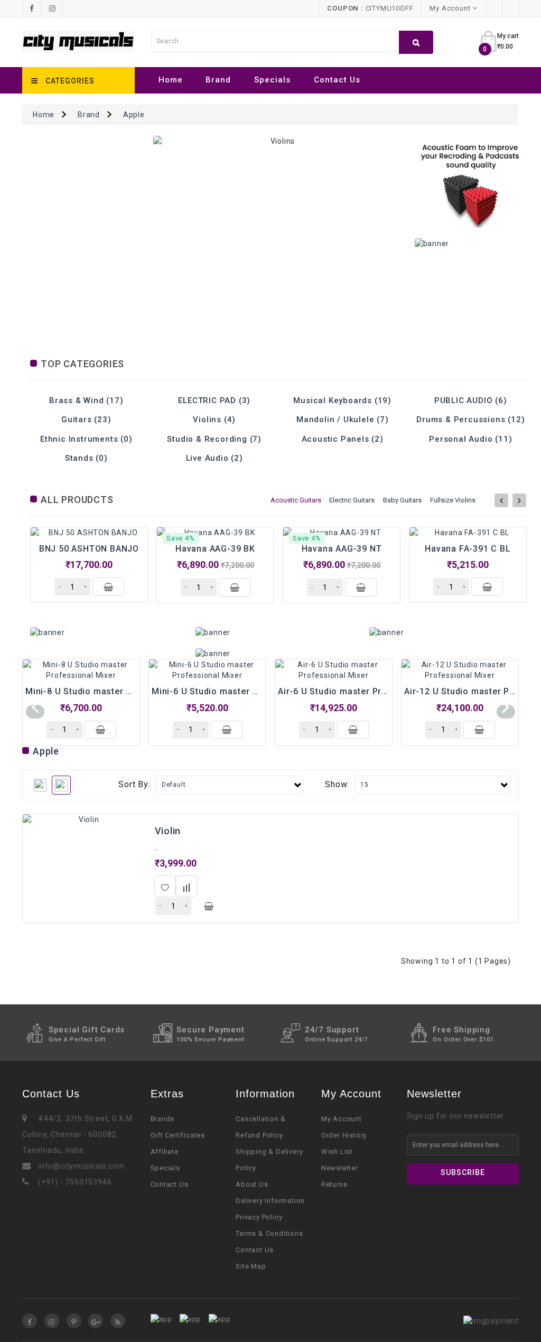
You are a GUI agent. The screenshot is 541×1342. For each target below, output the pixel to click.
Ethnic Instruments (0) (86, 439)
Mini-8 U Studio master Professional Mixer (116, 691)
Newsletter (339, 1168)
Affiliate (165, 1151)
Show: (337, 784)
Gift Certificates (178, 1135)
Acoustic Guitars (295, 500)
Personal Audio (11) (470, 439)
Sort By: (134, 784)
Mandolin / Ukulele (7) (342, 419)
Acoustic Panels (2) (343, 439)
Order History (344, 1135)
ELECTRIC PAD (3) (214, 400)
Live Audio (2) (214, 458)
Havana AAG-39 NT (342, 549)
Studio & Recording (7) (214, 439)
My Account (341, 1119)
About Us (252, 1184)
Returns (334, 1184)
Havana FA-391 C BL (467, 549)
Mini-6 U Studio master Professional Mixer (243, 691)
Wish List (337, 1151)
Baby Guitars (402, 500)
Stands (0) (86, 458)
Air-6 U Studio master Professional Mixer (366, 691)
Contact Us (337, 80)
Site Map (251, 1266)
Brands (163, 1119)
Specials (272, 80)
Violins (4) (214, 419)
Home (170, 80)
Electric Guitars (352, 500)
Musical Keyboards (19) (342, 400)
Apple (134, 114)
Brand (218, 80)
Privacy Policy (259, 1217)
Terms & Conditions (269, 1233)
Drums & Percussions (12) (470, 419)
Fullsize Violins (452, 500)
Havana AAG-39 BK (215, 549)
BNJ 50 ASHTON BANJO (89, 549)
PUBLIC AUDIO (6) (470, 400)
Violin (168, 830)
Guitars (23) (86, 419)
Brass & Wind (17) (86, 400)
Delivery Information (270, 1201)
